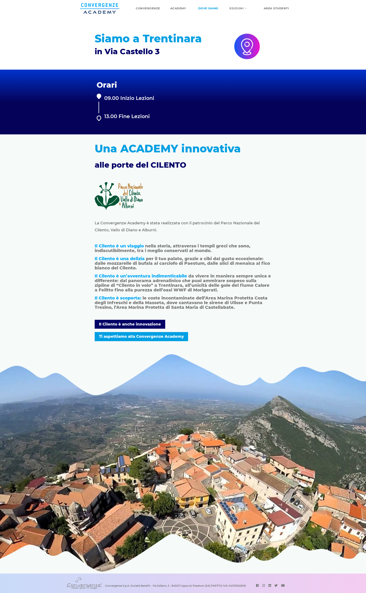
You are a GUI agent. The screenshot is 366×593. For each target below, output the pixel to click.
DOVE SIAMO (208, 8)
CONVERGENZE (148, 8)
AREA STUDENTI (276, 8)
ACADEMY (178, 8)
